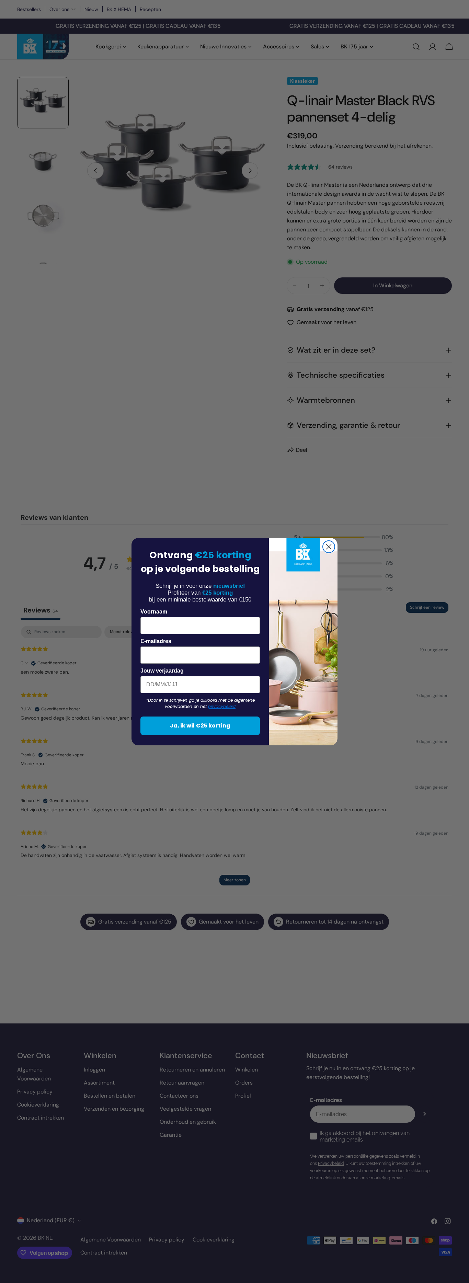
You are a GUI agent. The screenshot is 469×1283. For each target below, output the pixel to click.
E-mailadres (155, 641)
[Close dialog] (329, 547)
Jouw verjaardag (162, 671)
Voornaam (153, 612)
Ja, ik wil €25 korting (200, 726)
